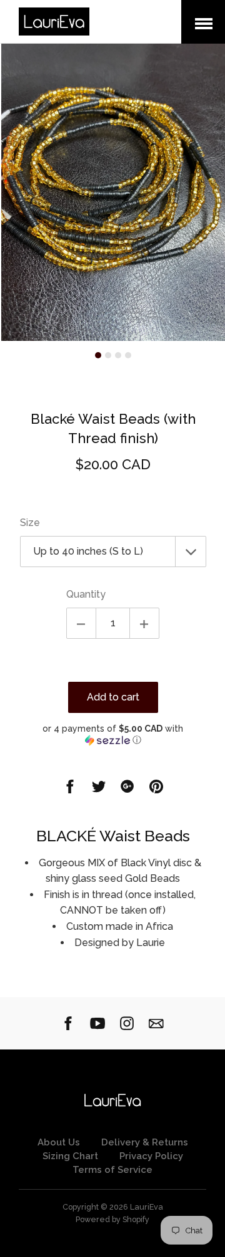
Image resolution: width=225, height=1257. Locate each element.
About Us (59, 1142)
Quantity (86, 594)
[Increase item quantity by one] (144, 623)
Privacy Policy (151, 1156)
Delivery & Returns (144, 1142)
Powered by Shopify (112, 1219)
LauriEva (146, 1207)
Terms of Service (112, 1169)
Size (30, 522)
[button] (113, 734)
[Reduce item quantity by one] (81, 623)
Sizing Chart (70, 1156)
